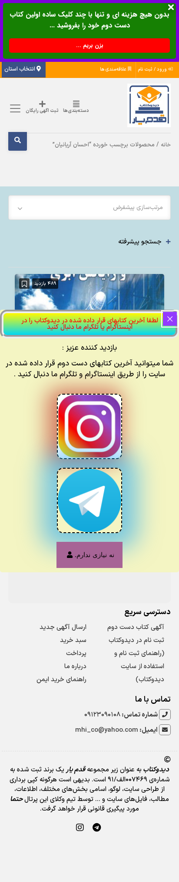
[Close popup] (170, 319)
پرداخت (76, 654)
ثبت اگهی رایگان (42, 111)
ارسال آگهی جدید (63, 627)
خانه (166, 145)
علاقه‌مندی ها (114, 69)
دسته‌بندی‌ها (76, 111)
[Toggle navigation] (13, 108)
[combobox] (89, 207)
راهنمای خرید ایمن (61, 680)
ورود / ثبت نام (153, 69)
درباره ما (75, 667)
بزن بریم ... (89, 45)
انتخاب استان (20, 69)
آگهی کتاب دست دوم (135, 627)
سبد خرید (73, 640)
